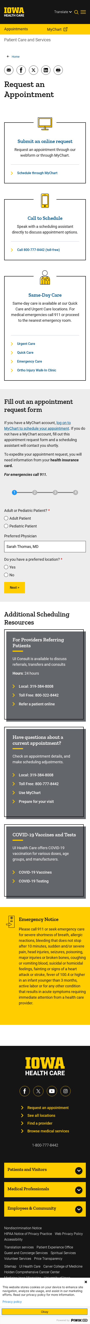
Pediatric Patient (23, 526)
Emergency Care (29, 361)
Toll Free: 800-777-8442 (39, 784)
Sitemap (10, 1266)
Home (15, 56)
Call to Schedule (45, 218)
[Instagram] (65, 1091)
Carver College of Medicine (62, 1266)
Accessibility (13, 1239)
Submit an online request (45, 141)
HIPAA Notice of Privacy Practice (28, 1234)
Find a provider (39, 1123)
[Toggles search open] (77, 12)
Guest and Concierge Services (26, 1253)
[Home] (16, 12)
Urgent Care (26, 344)
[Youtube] (52, 1091)
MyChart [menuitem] (54, 29)
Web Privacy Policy (69, 1234)
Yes (12, 567)
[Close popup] (85, 1282)
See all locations (41, 1115)
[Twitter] (38, 1091)
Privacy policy (12, 1301)
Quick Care (25, 353)
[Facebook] (24, 1091)
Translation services (19, 1247)
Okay (44, 1311)
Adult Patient (20, 518)
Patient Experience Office (55, 1247)
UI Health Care (29, 1266)
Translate (61, 12)
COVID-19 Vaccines (35, 872)
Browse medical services (48, 1131)
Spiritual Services (63, 1253)
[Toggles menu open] (83, 12)
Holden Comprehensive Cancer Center (32, 1272)
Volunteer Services (17, 1259)
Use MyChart (30, 792)
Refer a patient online (37, 704)
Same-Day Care (45, 295)
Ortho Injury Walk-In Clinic (36, 370)
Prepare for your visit (36, 801)
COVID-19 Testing (34, 881)
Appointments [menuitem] (16, 29)
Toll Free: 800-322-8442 (39, 695)
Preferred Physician (20, 536)
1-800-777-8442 (45, 1145)
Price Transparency (48, 1259)
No (11, 575)
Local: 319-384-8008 (36, 686)
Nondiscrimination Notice (23, 1228)
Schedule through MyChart (37, 173)
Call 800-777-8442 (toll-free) (38, 250)
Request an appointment (48, 1107)
